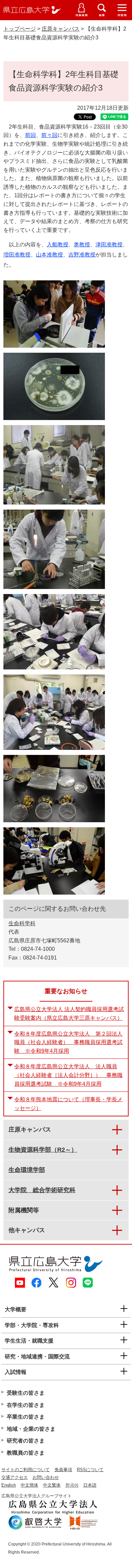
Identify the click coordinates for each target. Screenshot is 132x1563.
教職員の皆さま (26, 1453)
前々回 (49, 135)
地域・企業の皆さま (31, 1429)
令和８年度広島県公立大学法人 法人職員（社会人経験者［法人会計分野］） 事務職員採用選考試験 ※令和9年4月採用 (68, 1075)
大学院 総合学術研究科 (41, 1190)
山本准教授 (49, 254)
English (8, 1485)
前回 (30, 135)
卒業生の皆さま (26, 1417)
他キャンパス (26, 1230)
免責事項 (63, 1469)
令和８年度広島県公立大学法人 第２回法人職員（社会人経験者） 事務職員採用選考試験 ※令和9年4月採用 (68, 1042)
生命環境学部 (26, 1170)
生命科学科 (22, 923)
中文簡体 (29, 1485)
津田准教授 (109, 244)
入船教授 (57, 244)
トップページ (19, 29)
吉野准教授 (81, 254)
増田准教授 (16, 254)
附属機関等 (23, 1210)
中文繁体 (52, 1485)
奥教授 (82, 244)
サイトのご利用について (25, 1469)
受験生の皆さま (26, 1393)
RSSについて (90, 1469)
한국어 (72, 1485)
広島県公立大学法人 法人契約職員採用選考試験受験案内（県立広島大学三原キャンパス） (69, 1013)
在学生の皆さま (26, 1405)
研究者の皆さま (26, 1441)
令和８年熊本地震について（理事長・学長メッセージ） (68, 1104)
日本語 (89, 1485)
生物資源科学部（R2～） (42, 1149)
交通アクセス (14, 1477)
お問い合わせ (45, 1477)
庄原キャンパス (61, 29)
